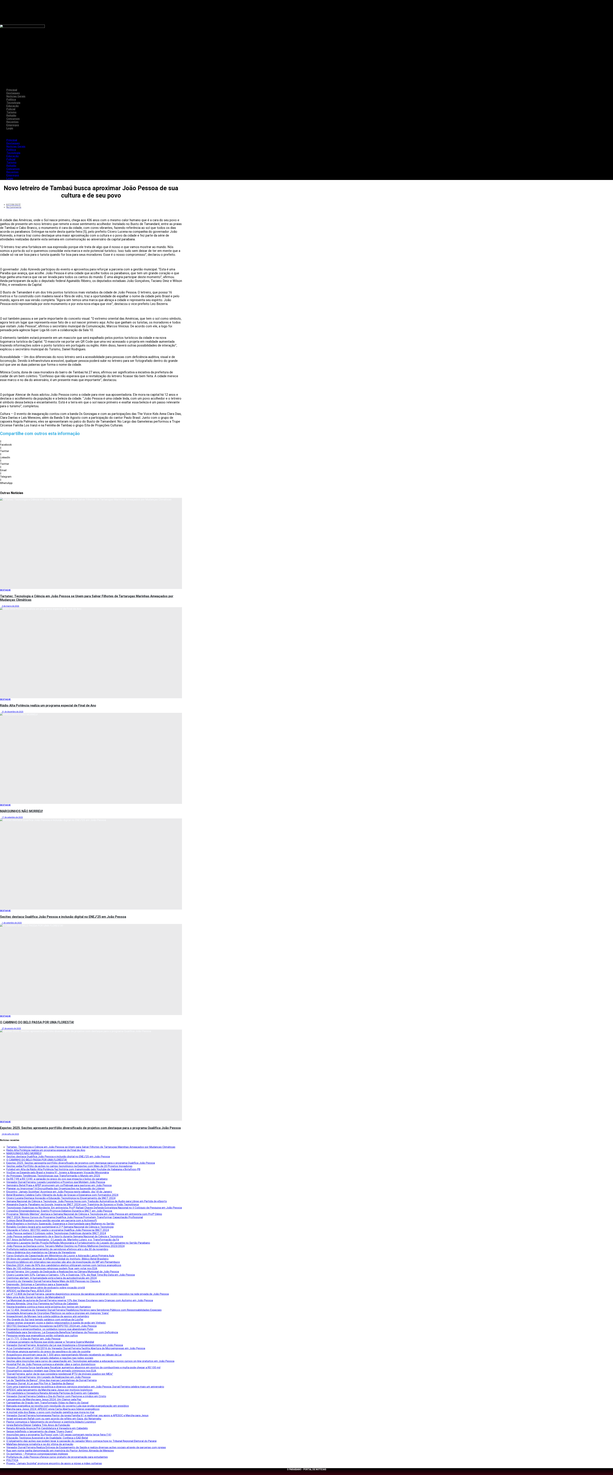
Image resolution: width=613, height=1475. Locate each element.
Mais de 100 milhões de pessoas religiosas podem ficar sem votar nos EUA (51, 1268)
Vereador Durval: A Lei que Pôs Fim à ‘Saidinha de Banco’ (40, 1383)
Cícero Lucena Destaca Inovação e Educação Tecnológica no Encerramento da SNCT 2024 (60, 1198)
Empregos (12, 125)
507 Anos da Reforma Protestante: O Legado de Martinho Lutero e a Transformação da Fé (62, 1239)
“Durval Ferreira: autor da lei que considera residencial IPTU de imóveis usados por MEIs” (59, 1373)
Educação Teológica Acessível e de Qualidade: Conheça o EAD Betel (47, 1437)
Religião (11, 115)
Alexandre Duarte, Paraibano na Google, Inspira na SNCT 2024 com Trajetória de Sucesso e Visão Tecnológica (72, 1204)
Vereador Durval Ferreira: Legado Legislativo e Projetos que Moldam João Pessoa (55, 1182)
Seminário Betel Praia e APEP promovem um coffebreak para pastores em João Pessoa (59, 1185)
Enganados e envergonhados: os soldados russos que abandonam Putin (49, 1329)
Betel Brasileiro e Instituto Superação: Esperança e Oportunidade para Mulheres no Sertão (60, 1223)
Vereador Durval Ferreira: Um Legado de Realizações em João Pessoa (48, 1377)
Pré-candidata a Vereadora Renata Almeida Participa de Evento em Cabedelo (52, 1393)
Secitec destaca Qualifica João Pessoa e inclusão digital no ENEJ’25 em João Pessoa (63, 917)
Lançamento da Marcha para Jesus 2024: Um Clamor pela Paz (43, 1399)
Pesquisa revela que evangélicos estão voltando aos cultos (42, 1335)
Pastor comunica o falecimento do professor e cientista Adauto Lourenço (51, 1421)
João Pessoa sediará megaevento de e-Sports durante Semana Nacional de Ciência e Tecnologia (64, 1236)
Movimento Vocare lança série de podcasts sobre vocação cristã (45, 1287)
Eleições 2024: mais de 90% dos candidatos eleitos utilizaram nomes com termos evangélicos (63, 1265)
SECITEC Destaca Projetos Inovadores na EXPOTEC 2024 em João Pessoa (51, 1325)
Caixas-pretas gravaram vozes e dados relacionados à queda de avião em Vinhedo (56, 1322)
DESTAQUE (5, 590)
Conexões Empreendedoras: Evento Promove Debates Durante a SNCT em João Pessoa (59, 1210)
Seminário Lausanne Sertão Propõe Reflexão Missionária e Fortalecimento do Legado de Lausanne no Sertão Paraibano (78, 1242)
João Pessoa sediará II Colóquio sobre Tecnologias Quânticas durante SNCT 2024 (56, 1233)
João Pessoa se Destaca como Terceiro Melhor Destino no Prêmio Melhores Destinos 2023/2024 (65, 1246)
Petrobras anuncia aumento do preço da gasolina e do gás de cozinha (48, 1351)
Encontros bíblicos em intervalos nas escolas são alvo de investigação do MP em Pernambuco (63, 1262)
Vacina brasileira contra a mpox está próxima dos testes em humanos (48, 1306)
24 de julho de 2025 (10, 1134)
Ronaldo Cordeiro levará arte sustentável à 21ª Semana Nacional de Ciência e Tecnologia (60, 1226)
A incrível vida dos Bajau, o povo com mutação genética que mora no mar (50, 1412)
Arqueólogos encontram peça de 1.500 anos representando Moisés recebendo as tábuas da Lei (64, 1354)
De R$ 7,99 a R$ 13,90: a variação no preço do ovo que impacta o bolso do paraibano (57, 1178)
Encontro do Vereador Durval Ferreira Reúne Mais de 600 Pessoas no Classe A (53, 1281)
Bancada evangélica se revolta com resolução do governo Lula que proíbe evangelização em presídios (67, 1405)
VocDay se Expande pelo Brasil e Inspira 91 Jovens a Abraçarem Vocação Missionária (57, 1172)
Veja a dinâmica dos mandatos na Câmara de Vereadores (41, 1252)
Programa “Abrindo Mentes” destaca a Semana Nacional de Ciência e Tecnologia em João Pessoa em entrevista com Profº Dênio (84, 1214)
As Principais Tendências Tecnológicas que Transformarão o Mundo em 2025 (53, 1175)
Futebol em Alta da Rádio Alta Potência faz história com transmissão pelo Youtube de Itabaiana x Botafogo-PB (73, 1169)
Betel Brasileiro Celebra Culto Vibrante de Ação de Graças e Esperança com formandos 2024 (62, 1194)
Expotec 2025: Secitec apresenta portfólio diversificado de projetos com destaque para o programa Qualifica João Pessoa (90, 1128)
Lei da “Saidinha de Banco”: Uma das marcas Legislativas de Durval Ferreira (51, 1380)
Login (9, 128)
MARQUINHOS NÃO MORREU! (21, 811)
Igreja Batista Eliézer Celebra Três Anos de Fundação (38, 1425)
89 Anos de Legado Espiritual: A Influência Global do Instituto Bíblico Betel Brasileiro (57, 1258)
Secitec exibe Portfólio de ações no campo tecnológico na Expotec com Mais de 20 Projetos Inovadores (69, 1166)
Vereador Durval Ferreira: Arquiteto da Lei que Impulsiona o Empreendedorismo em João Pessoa (64, 1345)
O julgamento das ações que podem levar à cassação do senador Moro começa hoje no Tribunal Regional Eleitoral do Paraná (81, 1441)
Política (11, 99)
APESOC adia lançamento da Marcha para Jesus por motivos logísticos (49, 1389)
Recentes (12, 121)
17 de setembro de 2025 (12, 817)
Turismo (11, 112)
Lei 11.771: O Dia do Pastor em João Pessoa (33, 1338)
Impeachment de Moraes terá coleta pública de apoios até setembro (47, 1316)
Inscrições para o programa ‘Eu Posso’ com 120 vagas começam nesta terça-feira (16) (58, 1434)
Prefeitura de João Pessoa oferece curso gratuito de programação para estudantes (57, 1457)
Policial (10, 109)
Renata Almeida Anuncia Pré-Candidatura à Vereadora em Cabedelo (47, 1428)
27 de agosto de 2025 (11, 1028)
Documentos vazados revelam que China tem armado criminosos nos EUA (51, 1370)
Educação (12, 105)
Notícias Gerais (15, 96)
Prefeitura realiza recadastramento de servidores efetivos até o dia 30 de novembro (57, 1249)
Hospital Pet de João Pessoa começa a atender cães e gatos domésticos (50, 1364)
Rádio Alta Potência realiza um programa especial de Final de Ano (48, 705)
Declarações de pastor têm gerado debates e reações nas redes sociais (49, 1357)
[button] (306, 134)
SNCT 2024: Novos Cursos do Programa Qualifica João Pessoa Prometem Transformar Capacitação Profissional (74, 1217)
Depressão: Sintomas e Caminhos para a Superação (37, 1284)
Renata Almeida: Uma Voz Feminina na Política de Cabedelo (42, 1303)
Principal (11, 89)
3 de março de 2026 (10, 606)
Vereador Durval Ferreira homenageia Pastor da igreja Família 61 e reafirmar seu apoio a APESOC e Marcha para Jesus (77, 1415)
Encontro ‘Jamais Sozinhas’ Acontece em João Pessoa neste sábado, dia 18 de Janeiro (59, 1191)
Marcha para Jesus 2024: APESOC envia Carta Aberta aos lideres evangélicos (52, 1409)
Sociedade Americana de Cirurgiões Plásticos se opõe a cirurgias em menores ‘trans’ (57, 1313)
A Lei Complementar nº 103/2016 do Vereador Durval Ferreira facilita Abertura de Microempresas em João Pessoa (75, 1348)
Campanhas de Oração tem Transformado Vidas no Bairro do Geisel (47, 1402)
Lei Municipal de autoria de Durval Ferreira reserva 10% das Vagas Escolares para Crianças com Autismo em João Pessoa (79, 1300)
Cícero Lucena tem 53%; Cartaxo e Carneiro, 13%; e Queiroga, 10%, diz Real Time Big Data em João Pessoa (70, 1274)
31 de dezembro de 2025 (12, 712)
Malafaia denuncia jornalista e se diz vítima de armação (39, 1444)
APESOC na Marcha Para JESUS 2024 (28, 1290)
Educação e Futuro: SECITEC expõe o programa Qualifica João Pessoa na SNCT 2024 (57, 1230)
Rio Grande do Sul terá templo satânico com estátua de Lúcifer (44, 1319)
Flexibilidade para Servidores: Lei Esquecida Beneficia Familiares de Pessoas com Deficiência (62, 1332)
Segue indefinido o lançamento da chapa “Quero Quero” (39, 1431)
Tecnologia (13, 102)
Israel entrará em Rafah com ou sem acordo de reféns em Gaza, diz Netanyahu (53, 1418)
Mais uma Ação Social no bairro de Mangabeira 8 (35, 1297)
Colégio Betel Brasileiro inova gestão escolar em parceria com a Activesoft (51, 1220)
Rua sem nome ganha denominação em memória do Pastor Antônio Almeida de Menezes (60, 1450)
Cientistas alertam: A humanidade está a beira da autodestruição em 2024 (51, 1278)
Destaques (13, 93)
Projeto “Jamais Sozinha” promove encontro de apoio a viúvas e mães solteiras (54, 1463)
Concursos (13, 118)
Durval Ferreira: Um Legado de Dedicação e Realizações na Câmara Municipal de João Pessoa (62, 1271)
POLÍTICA (12, 1460)
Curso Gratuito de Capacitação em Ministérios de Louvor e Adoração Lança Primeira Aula (60, 1255)
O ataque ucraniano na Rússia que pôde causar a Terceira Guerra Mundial (50, 1341)
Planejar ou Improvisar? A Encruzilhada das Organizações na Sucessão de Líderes (55, 1188)
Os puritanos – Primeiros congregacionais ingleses (37, 1453)
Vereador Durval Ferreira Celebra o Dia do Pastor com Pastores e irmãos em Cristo (56, 1396)
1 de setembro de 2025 (11, 923)
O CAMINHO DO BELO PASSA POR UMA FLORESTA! (37, 1022)
